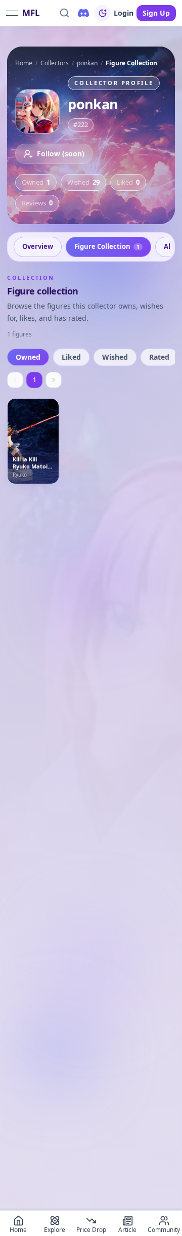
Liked (71, 357)
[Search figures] (64, 13)
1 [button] (34, 379)
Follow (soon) (60, 153)
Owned (28, 357)
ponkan (87, 63)
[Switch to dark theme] (103, 13)
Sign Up (156, 13)
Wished (115, 357)
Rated (159, 357)
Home (23, 63)
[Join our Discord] (83, 13)
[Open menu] (12, 13)
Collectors (54, 63)
